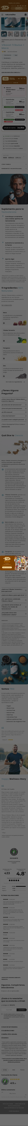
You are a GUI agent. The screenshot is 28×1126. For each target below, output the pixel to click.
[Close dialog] (27, 556)
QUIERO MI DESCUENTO (7, 567)
